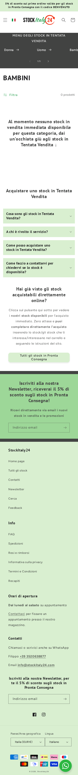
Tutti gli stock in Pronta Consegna (39, 357)
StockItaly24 (43, 771)
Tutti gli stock (17, 470)
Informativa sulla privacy (25, 562)
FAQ (11, 534)
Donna (9, 50)
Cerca (12, 498)
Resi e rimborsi (18, 553)
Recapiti (14, 581)
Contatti (14, 480)
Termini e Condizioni (22, 571)
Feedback (15, 508)
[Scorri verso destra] (48, 61)
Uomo (41, 50)
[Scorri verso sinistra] (30, 61)
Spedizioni (15, 543)
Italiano (54, 741)
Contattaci (16, 614)
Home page (16, 461)
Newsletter (16, 489)
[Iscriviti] (64, 427)
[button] (5, 20)
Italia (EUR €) (24, 741)
